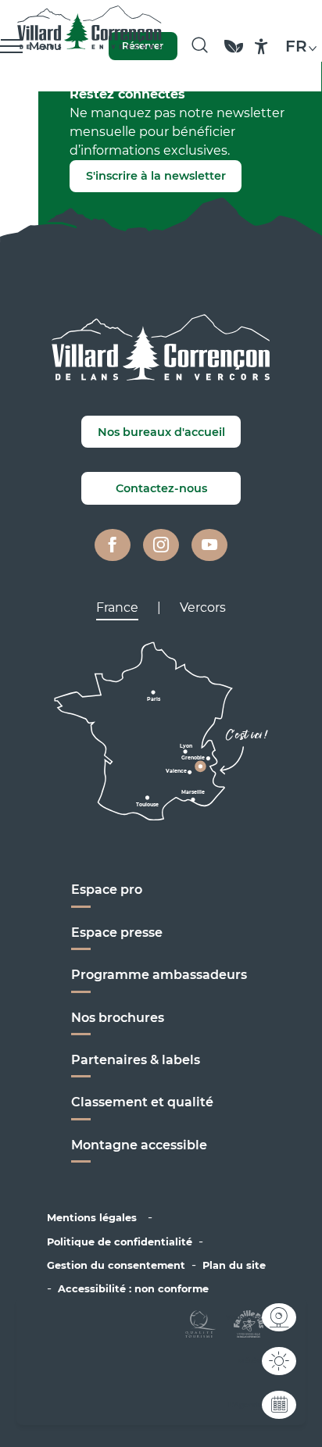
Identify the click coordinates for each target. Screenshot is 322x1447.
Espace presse (117, 932)
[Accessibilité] (261, 46)
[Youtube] (209, 545)
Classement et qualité (142, 1102)
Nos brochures (117, 1017)
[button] (200, 46)
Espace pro (106, 889)
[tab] (117, 608)
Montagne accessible (139, 1145)
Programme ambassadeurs (160, 974)
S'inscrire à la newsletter (156, 176)
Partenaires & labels (135, 1059)
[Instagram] (161, 545)
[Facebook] (112, 545)
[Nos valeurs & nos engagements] (233, 53)
